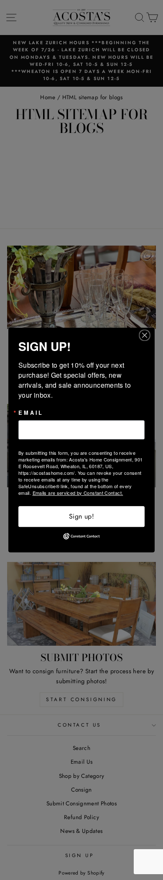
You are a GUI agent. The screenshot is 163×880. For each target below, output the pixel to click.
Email (30, 413)
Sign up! (81, 516)
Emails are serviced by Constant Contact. (78, 492)
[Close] (147, 335)
